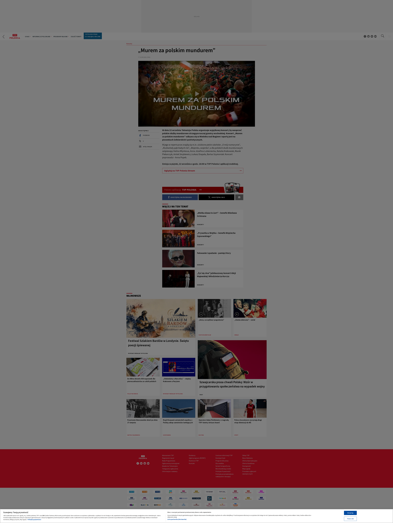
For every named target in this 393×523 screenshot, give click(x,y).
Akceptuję (350, 513)
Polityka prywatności (34, 519)
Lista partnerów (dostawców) (176, 519)
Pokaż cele (350, 519)
